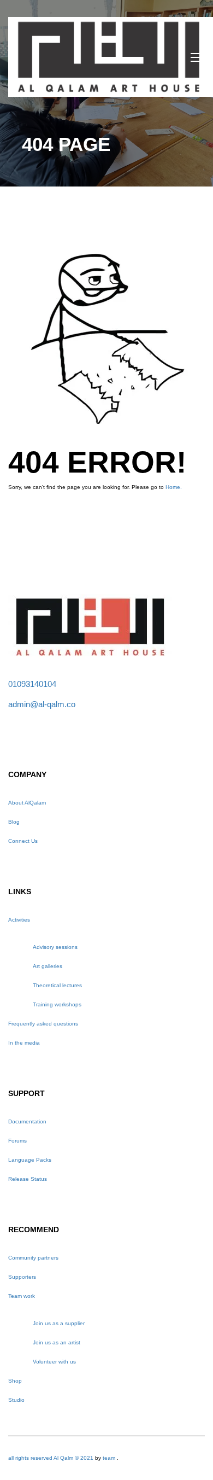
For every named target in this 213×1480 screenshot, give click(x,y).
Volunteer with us (54, 1362)
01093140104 (32, 684)
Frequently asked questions (43, 1024)
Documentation (27, 1121)
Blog (14, 822)
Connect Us (23, 841)
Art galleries (47, 966)
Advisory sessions (55, 947)
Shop (15, 1381)
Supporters (22, 1277)
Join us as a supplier (59, 1323)
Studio (16, 1400)
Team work (21, 1296)
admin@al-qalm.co (41, 704)
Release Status (27, 1179)
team (109, 1458)
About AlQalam (27, 803)
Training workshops (57, 1004)
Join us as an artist (56, 1342)
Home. (173, 487)
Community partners (33, 1258)
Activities (19, 920)
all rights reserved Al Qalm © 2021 (51, 1458)
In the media (24, 1043)
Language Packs (29, 1160)
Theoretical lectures (57, 985)
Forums (17, 1141)
